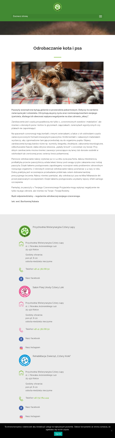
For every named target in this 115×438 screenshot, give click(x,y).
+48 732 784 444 (41, 398)
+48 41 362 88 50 (41, 269)
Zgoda (58, 434)
